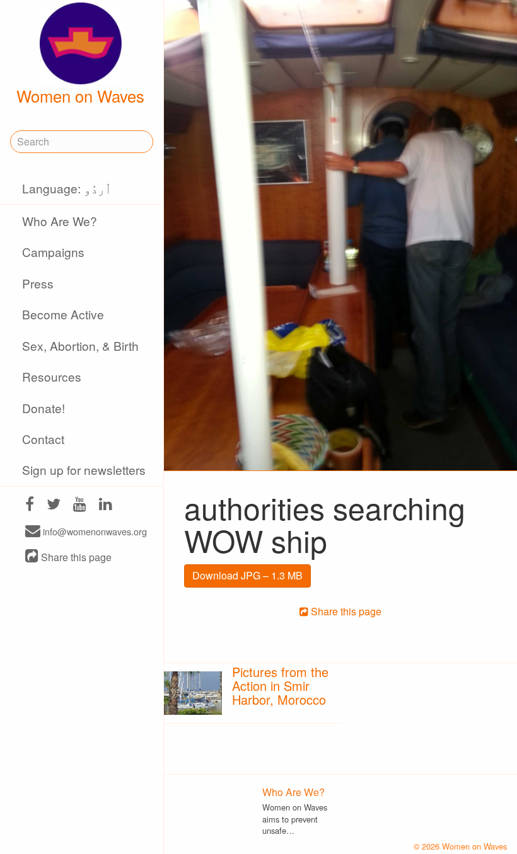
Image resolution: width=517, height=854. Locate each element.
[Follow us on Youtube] (79, 505)
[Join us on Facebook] (29, 505)
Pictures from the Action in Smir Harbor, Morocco (280, 686)
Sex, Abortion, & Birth (80, 345)
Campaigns (53, 251)
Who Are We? (59, 220)
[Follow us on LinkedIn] (105, 505)
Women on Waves (80, 95)
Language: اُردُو (67, 187)
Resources (51, 376)
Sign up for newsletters (84, 469)
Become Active (63, 313)
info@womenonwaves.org (93, 531)
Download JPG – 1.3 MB (247, 575)
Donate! (43, 407)
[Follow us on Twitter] (54, 505)
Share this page (75, 557)
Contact (43, 438)
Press (38, 283)
